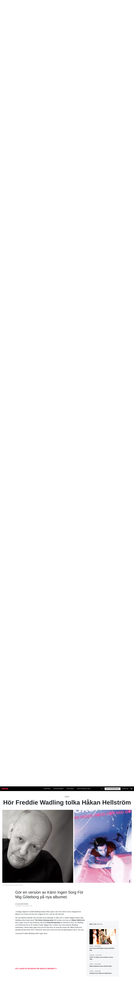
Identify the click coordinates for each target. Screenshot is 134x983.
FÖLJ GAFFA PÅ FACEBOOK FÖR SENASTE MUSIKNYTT (36, 969)
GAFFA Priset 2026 (83, 788)
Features (70, 788)
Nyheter (47, 788)
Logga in (125, 788)
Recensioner (59, 788)
